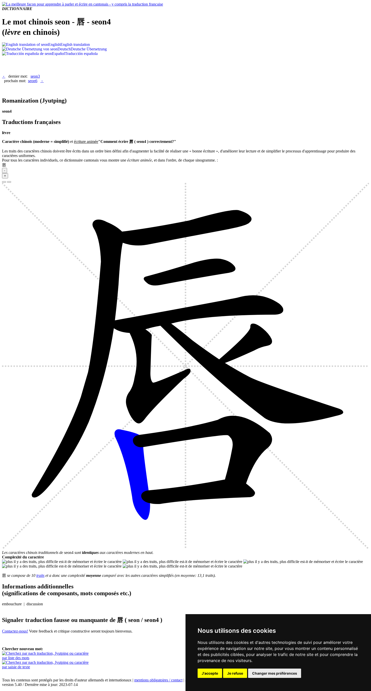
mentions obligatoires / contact (158, 680)
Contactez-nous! (15, 631)
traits (40, 575)
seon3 (35, 76)
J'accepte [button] (210, 673)
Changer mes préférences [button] (274, 673)
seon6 (32, 81)
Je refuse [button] (235, 673)
